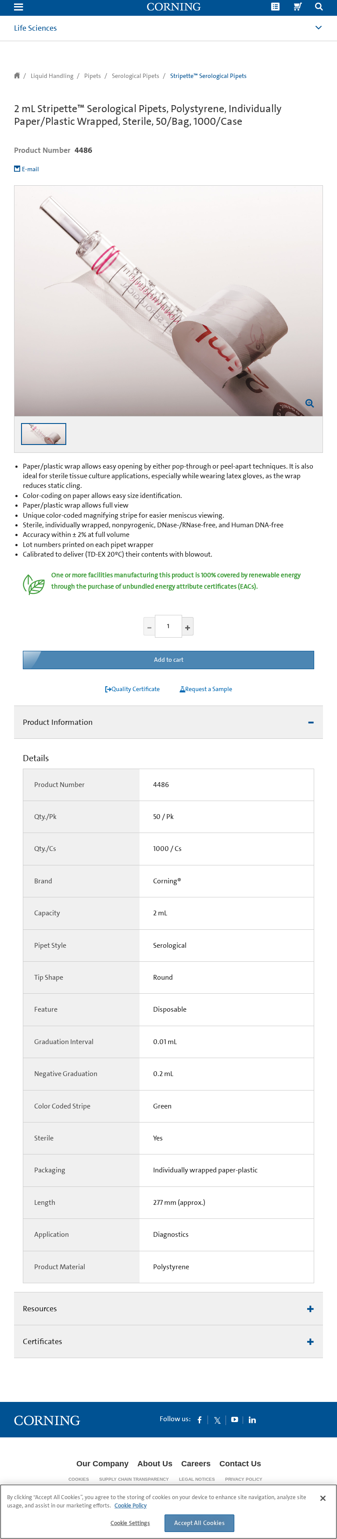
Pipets (92, 76)
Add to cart (168, 660)
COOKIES (78, 1479)
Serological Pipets (135, 76)
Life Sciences (35, 28)
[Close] (323, 1498)
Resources (40, 1308)
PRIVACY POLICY (243, 1479)
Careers (196, 1463)
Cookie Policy (131, 1505)
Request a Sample (208, 689)
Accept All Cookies (199, 1523)
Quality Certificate (135, 689)
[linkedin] (252, 1419)
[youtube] (234, 1419)
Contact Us (240, 1463)
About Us (154, 1463)
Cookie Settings (130, 1523)
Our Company (102, 1463)
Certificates (42, 1341)
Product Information (58, 722)
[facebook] (199, 1419)
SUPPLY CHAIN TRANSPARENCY (134, 1479)
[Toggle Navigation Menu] (18, 7)
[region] (168, 1511)
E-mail (30, 169)
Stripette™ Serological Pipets (208, 76)
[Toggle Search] (319, 8)
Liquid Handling (52, 76)
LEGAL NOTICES (197, 1479)
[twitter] (217, 1419)
